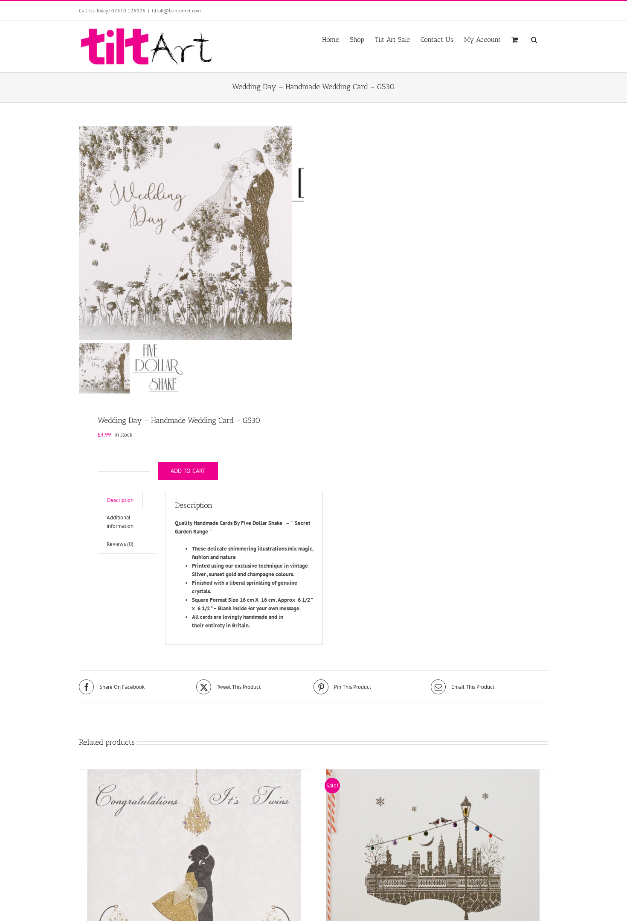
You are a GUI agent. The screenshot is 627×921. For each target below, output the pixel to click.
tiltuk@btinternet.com (176, 10)
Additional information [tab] (120, 522)
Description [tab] (120, 500)
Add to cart (188, 471)
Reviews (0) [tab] (120, 544)
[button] (534, 38)
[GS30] (185, 233)
